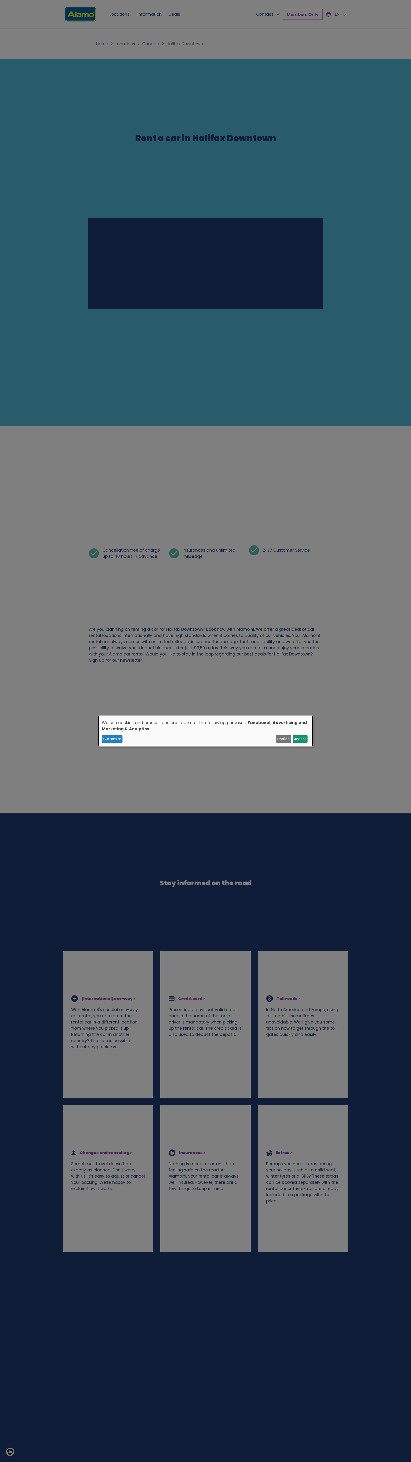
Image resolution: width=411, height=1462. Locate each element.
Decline (283, 738)
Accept (300, 738)
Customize (112, 738)
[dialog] (205, 731)
